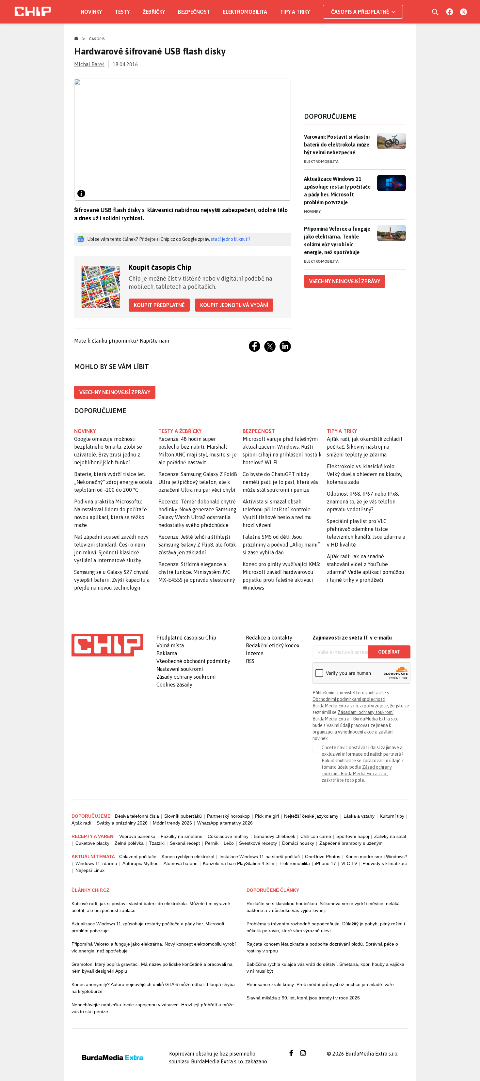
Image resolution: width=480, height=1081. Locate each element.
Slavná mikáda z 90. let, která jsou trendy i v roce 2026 (303, 997)
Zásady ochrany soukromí (186, 677)
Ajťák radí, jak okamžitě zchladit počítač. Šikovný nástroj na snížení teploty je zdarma (365, 446)
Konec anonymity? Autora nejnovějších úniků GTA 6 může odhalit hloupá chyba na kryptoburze (153, 988)
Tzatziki (157, 843)
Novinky (91, 12)
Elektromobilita (245, 12)
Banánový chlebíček (274, 836)
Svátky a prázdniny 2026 (122, 823)
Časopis (97, 39)
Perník (211, 843)
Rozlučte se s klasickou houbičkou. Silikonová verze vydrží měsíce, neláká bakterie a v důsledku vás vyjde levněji (323, 907)
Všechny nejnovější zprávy (114, 392)
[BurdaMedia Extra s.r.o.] (107, 645)
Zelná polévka (129, 843)
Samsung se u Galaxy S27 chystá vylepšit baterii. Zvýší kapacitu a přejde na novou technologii (112, 580)
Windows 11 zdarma (96, 863)
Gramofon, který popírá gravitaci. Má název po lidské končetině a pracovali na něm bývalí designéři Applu (152, 968)
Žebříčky (154, 12)
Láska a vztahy (359, 816)
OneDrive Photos (322, 856)
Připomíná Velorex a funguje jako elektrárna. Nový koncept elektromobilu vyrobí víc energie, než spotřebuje (154, 947)
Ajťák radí (81, 823)
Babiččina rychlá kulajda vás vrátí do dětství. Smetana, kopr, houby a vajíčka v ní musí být (325, 968)
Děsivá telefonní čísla (137, 816)
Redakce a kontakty (269, 638)
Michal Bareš (89, 64)
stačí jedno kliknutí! (230, 239)
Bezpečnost (194, 12)
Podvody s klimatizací (384, 863)
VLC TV (349, 863)
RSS (250, 661)
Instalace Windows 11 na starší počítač (259, 856)
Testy (122, 12)
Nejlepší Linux (89, 870)
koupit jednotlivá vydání (234, 305)
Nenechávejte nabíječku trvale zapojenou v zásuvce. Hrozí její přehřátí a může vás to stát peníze (153, 1008)
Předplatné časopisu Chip (186, 638)
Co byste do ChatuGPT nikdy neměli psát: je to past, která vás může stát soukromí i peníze (280, 482)
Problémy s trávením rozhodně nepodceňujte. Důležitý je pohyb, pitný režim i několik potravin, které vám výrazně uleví (326, 927)
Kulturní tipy (392, 816)
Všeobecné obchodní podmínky (193, 661)
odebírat (389, 652)
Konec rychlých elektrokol (188, 856)
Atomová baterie (181, 863)
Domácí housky (298, 843)
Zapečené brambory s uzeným (351, 843)
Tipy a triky (295, 12)
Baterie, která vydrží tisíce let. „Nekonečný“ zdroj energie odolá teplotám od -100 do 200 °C (113, 482)
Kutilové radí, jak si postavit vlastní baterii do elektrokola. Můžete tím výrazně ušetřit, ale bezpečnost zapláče (151, 907)
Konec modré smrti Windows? (376, 856)
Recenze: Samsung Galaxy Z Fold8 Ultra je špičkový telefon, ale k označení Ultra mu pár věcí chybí (197, 482)
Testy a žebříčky (180, 431)
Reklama (166, 653)
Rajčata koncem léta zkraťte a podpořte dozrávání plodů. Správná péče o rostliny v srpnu (322, 947)
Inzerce (255, 653)
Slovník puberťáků (183, 816)
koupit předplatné (159, 305)
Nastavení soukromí (179, 669)
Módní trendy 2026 (172, 823)
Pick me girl (267, 816)
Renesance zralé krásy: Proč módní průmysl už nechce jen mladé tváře (320, 984)
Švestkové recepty (258, 843)
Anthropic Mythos (140, 863)
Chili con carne (315, 836)
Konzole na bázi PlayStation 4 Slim (238, 863)
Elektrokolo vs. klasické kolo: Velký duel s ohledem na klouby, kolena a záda (364, 474)
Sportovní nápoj (352, 836)
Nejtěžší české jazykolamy (311, 816)
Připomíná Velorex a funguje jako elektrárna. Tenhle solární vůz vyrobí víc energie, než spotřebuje (337, 240)
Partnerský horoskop (228, 816)
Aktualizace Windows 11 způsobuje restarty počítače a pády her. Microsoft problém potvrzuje (337, 190)
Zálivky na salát (390, 836)
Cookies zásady (174, 684)
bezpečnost (259, 431)
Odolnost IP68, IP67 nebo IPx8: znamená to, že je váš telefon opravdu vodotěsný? (363, 501)
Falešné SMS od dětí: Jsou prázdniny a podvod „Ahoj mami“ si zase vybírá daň (281, 544)
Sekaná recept (185, 843)
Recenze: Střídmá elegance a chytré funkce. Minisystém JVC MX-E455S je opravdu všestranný (196, 572)
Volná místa (170, 645)
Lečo (229, 843)
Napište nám (154, 341)
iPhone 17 (325, 863)
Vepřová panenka (137, 836)
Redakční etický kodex (272, 645)
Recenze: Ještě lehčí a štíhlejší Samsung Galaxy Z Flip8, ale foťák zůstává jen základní (197, 544)
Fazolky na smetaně (181, 836)
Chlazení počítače (137, 856)
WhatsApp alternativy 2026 (225, 823)
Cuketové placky (92, 843)
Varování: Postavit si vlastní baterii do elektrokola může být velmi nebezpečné (337, 144)
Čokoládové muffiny (228, 836)
